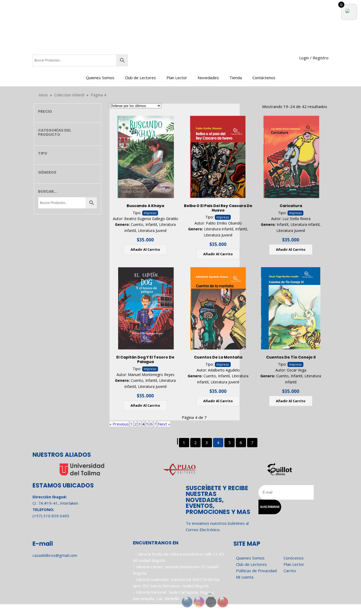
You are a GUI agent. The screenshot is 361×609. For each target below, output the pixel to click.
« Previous (119, 424)
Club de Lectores (140, 77)
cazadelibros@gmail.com (55, 555)
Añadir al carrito (145, 249)
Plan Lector (176, 77)
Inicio (43, 94)
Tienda (235, 77)
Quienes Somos (100, 77)
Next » (164, 424)
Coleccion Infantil (69, 94)
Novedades (208, 77)
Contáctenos (263, 77)
